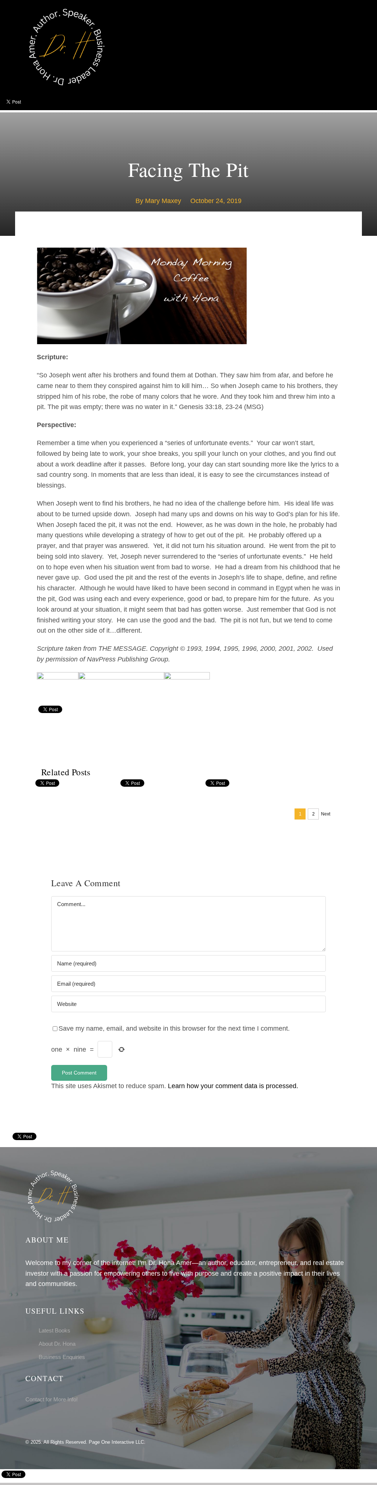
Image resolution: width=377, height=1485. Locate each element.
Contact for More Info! (51, 1399)
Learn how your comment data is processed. (233, 1086)
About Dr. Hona (57, 1344)
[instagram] (39, 1420)
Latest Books (54, 1330)
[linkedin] (51, 1420)
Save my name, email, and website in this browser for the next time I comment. (174, 1028)
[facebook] (27, 1420)
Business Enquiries (62, 1357)
